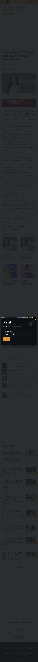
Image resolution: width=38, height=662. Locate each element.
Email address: (8, 331)
